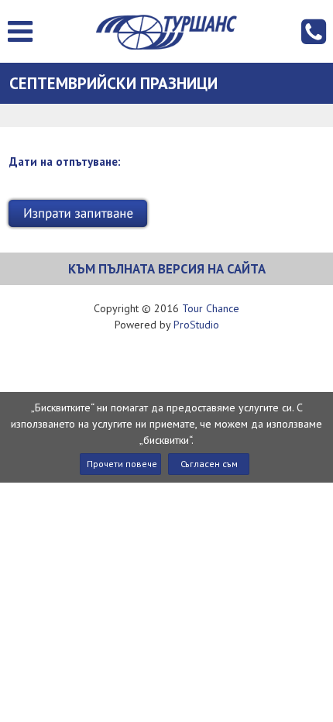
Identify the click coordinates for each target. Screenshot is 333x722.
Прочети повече (122, 463)
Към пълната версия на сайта (167, 268)
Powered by (167, 325)
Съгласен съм (209, 463)
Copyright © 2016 (166, 308)
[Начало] (166, 32)
